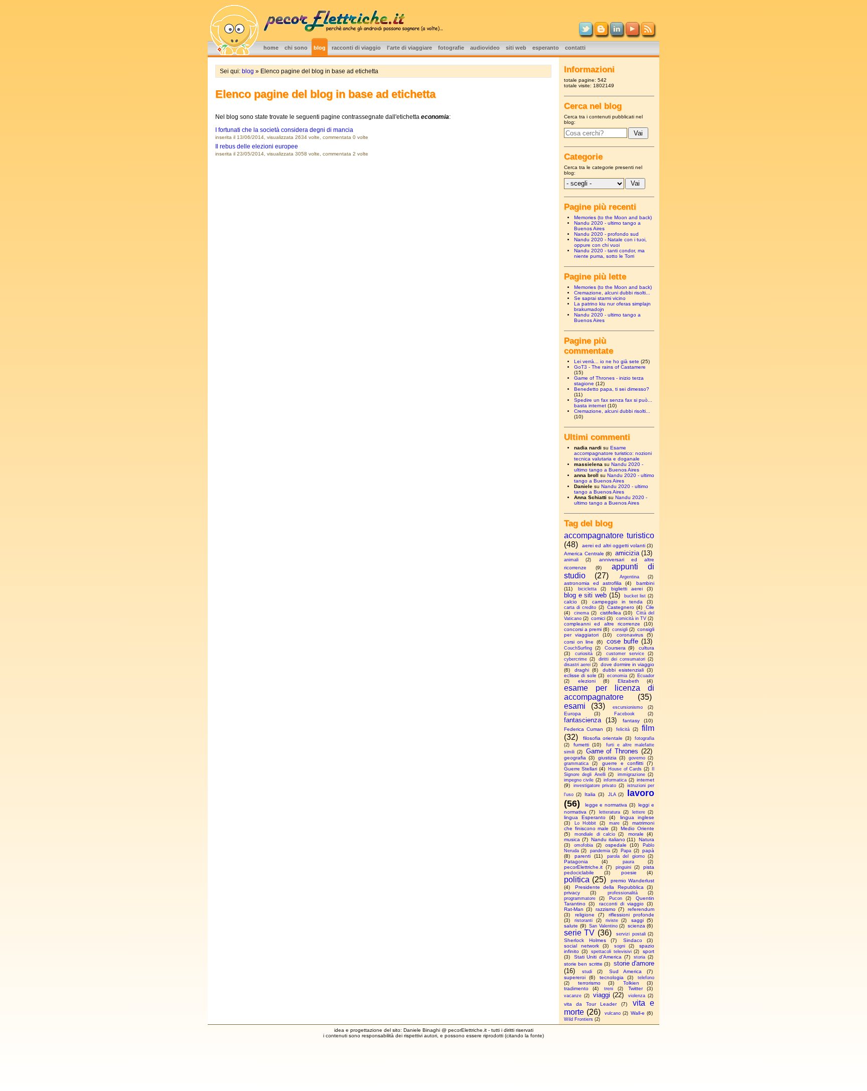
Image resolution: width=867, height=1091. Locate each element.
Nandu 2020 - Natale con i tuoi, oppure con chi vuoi (610, 242)
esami (575, 706)
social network (581, 946)
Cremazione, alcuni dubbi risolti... (612, 292)
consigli (620, 629)
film (648, 728)
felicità (623, 729)
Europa (572, 713)
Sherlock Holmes (585, 940)
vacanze (573, 995)
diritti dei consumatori (622, 659)
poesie (629, 872)
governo (637, 757)
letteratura (609, 812)
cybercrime (575, 659)
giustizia (607, 757)
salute (571, 925)
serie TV (579, 932)
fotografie (451, 48)
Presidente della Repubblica (609, 887)
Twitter (635, 988)
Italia (590, 794)
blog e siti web (585, 595)
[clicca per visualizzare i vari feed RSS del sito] (647, 33)
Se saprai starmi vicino (600, 298)
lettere (638, 812)
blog (320, 48)
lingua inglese (637, 817)
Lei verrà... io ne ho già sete (606, 361)
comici (598, 618)
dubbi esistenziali (623, 670)
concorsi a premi (583, 629)
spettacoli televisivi (611, 951)
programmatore (580, 898)
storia (639, 957)
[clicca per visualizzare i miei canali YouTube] (632, 33)
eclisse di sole (580, 675)
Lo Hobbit (585, 823)
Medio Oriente (637, 828)
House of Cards (625, 768)
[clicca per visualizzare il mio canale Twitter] (585, 33)
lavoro (640, 793)
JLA (612, 794)
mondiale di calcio (594, 834)
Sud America (625, 971)
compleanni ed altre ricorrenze (602, 624)
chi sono (296, 48)
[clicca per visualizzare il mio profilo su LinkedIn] (616, 33)
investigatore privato (594, 785)
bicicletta (587, 588)
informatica (615, 780)
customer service (625, 653)
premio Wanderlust (632, 880)
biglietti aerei (627, 588)
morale (636, 834)
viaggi (601, 995)
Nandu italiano (608, 839)
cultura (646, 648)
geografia (575, 757)
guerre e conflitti (622, 763)
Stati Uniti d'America (598, 957)
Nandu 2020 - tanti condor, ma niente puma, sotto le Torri (609, 253)
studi (587, 971)
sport (648, 951)
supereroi (575, 977)
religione (585, 914)
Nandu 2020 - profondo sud (606, 234)
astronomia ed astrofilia (593, 583)
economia (617, 675)
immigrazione (631, 774)
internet (645, 780)
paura (628, 861)
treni (608, 988)
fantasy (631, 720)
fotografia (644, 738)
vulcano (613, 1013)
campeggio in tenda (617, 601)
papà (648, 850)
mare (614, 823)
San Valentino (603, 925)
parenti (582, 856)
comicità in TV (631, 618)
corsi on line (579, 642)
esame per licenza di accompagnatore (609, 692)
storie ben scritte (583, 964)
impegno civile (579, 780)
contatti (575, 48)
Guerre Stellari (580, 768)
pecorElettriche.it (583, 867)
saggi (637, 920)
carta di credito (580, 607)
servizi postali (630, 934)
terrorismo (589, 983)
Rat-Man (574, 909)
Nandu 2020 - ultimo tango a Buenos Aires (608, 467)
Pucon (615, 898)
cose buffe (622, 641)
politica (577, 879)
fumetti (581, 744)
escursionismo (628, 707)
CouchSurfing (578, 648)
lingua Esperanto (585, 817)
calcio (570, 601)
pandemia (600, 850)
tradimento (576, 988)
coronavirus (630, 635)
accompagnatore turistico (609, 535)
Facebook (624, 713)
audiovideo (485, 48)
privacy (572, 892)
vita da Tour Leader (590, 1004)
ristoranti (583, 920)
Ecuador (645, 675)
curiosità (584, 653)
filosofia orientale (603, 738)
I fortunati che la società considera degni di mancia (284, 129)
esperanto (545, 48)
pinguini (623, 867)
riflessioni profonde (631, 914)
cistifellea (610, 612)
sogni (619, 946)
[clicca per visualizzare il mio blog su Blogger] (601, 33)
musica (572, 839)
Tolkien (631, 983)
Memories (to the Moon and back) (613, 217)
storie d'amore (634, 963)
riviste (612, 920)
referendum (641, 909)
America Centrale (584, 553)
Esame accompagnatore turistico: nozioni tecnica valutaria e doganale (613, 453)
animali (571, 559)
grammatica (576, 763)
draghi (581, 670)
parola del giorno (626, 856)
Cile (650, 607)
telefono (646, 977)
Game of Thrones (612, 751)
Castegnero (620, 607)
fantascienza (582, 720)
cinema (581, 612)
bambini (645, 583)
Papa (626, 850)
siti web (516, 48)
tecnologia (612, 977)
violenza (636, 995)
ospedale (616, 845)
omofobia (583, 845)
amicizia (627, 553)
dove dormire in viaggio (628, 664)
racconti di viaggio (356, 48)
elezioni (587, 681)
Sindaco (632, 940)
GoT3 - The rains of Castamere (610, 367)
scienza (636, 925)
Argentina (629, 576)
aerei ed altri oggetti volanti (613, 545)
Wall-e (638, 1013)
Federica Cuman (583, 729)
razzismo (606, 909)
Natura (646, 839)
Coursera (615, 648)
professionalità (623, 892)
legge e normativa (606, 805)
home (270, 48)
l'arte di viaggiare (409, 48)
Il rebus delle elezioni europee (256, 146)
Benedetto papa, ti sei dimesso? (611, 389)
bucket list (635, 595)
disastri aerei (577, 664)
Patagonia (576, 861)
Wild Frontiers (578, 1019)
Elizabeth (628, 681)
